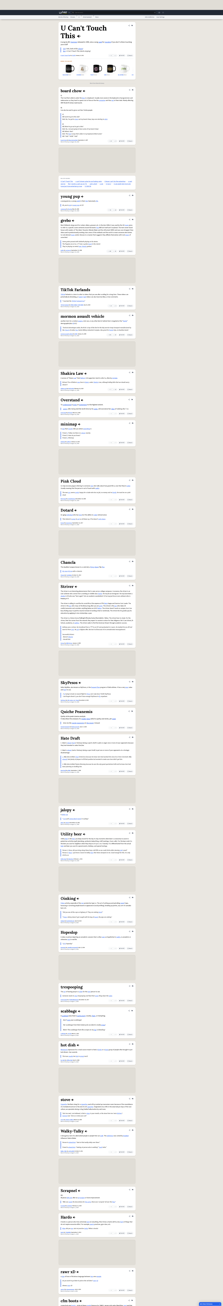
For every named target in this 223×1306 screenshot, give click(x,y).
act (65, 992)
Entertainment (87, 17)
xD (97, 1281)
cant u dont (93, 184)
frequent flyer (95, 687)
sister (96, 409)
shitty (64, 815)
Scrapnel (63, 1206)
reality (97, 488)
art (79, 1198)
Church (67, 330)
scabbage (63, 1034)
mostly (70, 429)
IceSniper (69, 1206)
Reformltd (71, 388)
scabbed (65, 1016)
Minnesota (64, 1050)
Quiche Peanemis (65, 727)
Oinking (63, 921)
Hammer (74, 42)
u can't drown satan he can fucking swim (89, 181)
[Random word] (155, 13)
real (73, 743)
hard (64, 690)
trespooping (64, 1000)
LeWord (69, 442)
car (67, 815)
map (63, 429)
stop (75, 996)
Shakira (95, 382)
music (127, 225)
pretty (77, 492)
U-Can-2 (108, 184)
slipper (96, 567)
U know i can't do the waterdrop (114, 181)
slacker (63, 596)
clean (76, 119)
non (82, 903)
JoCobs (70, 1034)
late (86, 201)
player (83, 433)
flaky (93, 1016)
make (95, 515)
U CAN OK (88, 186)
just (70, 205)
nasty (96, 996)
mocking (108, 42)
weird (81, 297)
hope (65, 917)
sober (128, 486)
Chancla (63, 575)
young (75, 205)
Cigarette (64, 1104)
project (82, 1198)
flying (92, 567)
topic (75, 405)
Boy (64, 51)
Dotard (62, 523)
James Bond (73, 819)
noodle (71, 1056)
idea (113, 409)
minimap (63, 442)
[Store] (159, 12)
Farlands (79, 301)
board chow (64, 140)
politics (76, 623)
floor (113, 1202)
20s (97, 201)
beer (66, 839)
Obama (70, 637)
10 (65, 944)
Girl (64, 48)
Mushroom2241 (75, 727)
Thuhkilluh (68, 1232)
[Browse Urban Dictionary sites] (64, 12)
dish (77, 1056)
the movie (90, 723)
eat (113, 100)
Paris (88, 694)
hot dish (63, 1060)
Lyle (121, 850)
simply (82, 1056)
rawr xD (63, 1289)
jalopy (62, 823)
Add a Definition (149, 17)
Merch (130, 55)
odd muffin (71, 1151)
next (89, 992)
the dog (70, 209)
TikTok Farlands (65, 305)
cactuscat (68, 250)
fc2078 (74, 55)
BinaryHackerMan (73, 140)
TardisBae (69, 575)
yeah (100, 1147)
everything (86, 429)
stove (62, 1120)
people (99, 1276)
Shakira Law (64, 388)
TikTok (63, 294)
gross (103, 1025)
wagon (80, 321)
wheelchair (72, 1142)
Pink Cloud (63, 499)
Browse (73, 17)
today (86, 1228)
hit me (70, 571)
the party (88, 1202)
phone (80, 48)
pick (68, 1020)
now (80, 246)
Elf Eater (70, 413)
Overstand (63, 413)
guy (69, 492)
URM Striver (69, 643)
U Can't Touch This (65, 55)
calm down (101, 519)
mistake (114, 378)
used (100, 42)
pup (78, 205)
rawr (94, 1281)
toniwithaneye (71, 499)
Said (84, 297)
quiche (74, 723)
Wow (64, 1228)
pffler (69, 770)
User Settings (161, 17)
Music (97, 17)
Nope (70, 853)
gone (100, 606)
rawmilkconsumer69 (72, 947)
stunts (79, 819)
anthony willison (70, 1120)
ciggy (88, 1113)
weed (96, 917)
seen (103, 937)
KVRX (76, 334)
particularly (81, 1016)
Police (63, 903)
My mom (65, 571)
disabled (126, 1136)
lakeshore (71, 859)
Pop (97, 228)
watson (67, 823)
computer (102, 100)
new (92, 486)
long (80, 515)
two (92, 1276)
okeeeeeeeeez (70, 1289)
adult (78, 201)
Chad (77, 757)
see (72, 1228)
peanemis (80, 723)
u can (101, 184)
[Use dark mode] (163, 12)
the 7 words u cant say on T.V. (77, 184)
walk (101, 1136)
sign (63, 1276)
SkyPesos (63, 700)
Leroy (65, 409)
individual (70, 515)
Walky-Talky (64, 1151)
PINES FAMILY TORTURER (77, 305)
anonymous (69, 523)
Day (76, 330)
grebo (62, 250)
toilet (80, 992)
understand (67, 405)
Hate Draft (63, 770)
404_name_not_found (73, 700)
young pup (63, 209)
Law (75, 378)
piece (88, 719)
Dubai (87, 382)
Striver (62, 643)
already (64, 759)
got (78, 629)
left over (69, 1198)
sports (92, 1224)
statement (83, 405)
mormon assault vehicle (67, 334)
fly (99, 696)
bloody (84, 246)
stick (105, 119)
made (70, 1202)
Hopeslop (63, 947)
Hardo (62, 1232)
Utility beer (64, 859)
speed (122, 903)
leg (95, 1030)
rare (69, 939)
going (73, 519)
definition (110, 1136)
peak (114, 719)
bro (83, 301)
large (106, 1050)
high (62, 846)
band (90, 244)
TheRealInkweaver (74, 1000)
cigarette (84, 1104)
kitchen (119, 1113)
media (83, 719)
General (64, 1116)
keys (83, 98)
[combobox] (114, 12)
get (78, 519)
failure (99, 608)
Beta (105, 603)
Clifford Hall (69, 1060)
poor (126, 687)
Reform (82, 378)
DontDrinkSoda (70, 921)
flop (103, 567)
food (69, 134)
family (125, 321)
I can (64, 819)
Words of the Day (63, 17)
